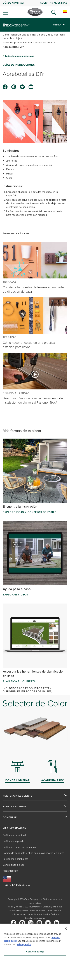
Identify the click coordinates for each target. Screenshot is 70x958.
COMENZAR (10, 817)
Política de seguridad (14, 841)
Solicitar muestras (53, 2)
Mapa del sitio (10, 871)
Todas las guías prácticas (19, 56)
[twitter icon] (22, 86)
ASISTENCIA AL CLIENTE (17, 796)
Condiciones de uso (14, 865)
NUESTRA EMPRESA (15, 806)
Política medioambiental (16, 859)
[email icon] (31, 86)
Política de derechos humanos (19, 847)
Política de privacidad (14, 835)
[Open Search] (53, 12)
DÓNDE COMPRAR (13, 2)
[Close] (66, 929)
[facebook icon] (5, 86)
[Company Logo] (35, 12)
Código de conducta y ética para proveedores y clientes (33, 853)
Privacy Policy (24, 944)
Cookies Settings (35, 951)
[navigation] (35, 9)
